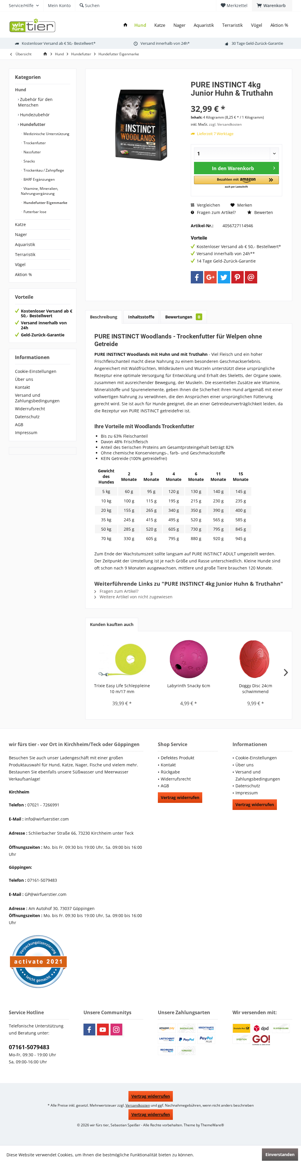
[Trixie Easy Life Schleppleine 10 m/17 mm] (122, 659)
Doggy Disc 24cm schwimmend (255, 688)
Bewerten (263, 212)
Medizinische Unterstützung (46, 133)
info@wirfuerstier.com (47, 819)
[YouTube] (103, 1029)
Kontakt (22, 387)
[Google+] (210, 277)
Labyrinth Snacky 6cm (188, 685)
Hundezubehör (34, 114)
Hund (20, 89)
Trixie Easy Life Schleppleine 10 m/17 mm (122, 688)
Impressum (26, 432)
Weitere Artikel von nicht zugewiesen (135, 597)
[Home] (125, 25)
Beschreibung (103, 317)
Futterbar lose (34, 211)
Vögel (20, 264)
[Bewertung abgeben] (236, 101)
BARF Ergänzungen (39, 179)
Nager (21, 234)
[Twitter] (224, 277)
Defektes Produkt (177, 757)
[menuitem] (272, 5)
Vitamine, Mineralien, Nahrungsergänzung (39, 191)
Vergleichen (208, 205)
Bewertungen (182, 317)
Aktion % (23, 274)
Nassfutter (32, 152)
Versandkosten (138, 1105)
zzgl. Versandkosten (225, 124)
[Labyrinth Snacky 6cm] (189, 659)
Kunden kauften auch (111, 624)
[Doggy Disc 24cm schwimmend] (256, 659)
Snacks (29, 161)
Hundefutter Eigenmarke (45, 202)
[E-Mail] (251, 277)
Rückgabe (170, 772)
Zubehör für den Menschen (35, 102)
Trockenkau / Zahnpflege (43, 170)
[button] (236, 182)
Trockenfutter (34, 142)
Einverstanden (280, 1154)
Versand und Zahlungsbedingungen (37, 398)
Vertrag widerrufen (180, 797)
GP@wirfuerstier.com (45, 894)
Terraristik (25, 254)
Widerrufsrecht (30, 408)
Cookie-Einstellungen (35, 371)
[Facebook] (197, 277)
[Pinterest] (237, 277)
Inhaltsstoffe (141, 317)
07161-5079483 (29, 1047)
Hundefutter (32, 124)
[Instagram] (116, 1029)
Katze (20, 224)
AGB (19, 424)
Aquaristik (25, 244)
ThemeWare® (212, 1125)
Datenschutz (27, 416)
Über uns (24, 379)
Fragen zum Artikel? (216, 212)
